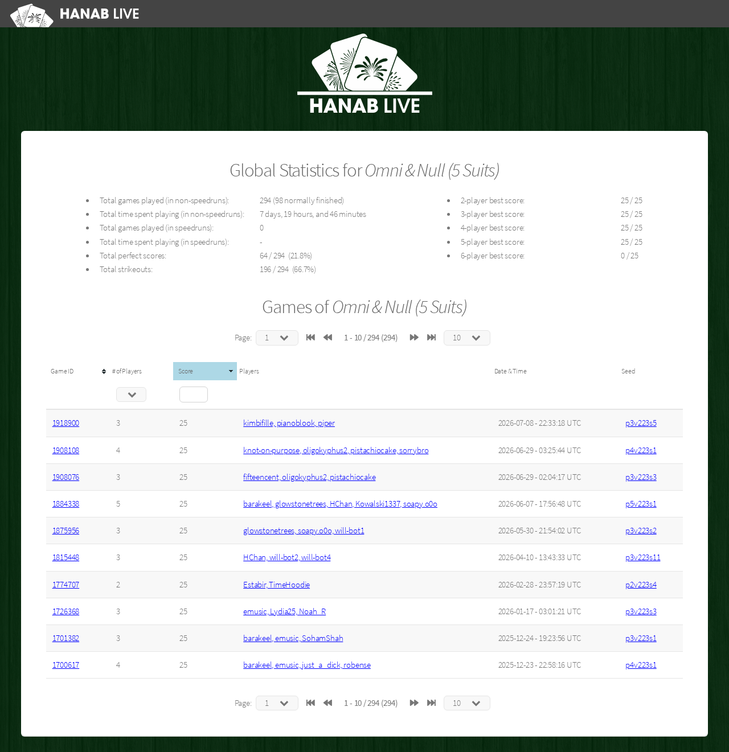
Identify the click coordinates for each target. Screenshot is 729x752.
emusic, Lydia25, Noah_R (284, 611)
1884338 (65, 504)
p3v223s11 (642, 557)
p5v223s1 (640, 504)
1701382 (65, 638)
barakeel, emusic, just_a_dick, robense (307, 665)
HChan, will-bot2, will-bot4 (286, 557)
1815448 (65, 557)
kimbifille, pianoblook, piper (289, 423)
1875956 (65, 530)
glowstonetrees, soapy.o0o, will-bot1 (303, 530)
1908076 (65, 477)
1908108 (65, 450)
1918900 (65, 423)
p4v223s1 (640, 450)
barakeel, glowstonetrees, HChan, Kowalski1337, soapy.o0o (340, 504)
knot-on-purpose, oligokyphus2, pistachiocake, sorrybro (335, 450)
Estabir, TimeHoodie (276, 585)
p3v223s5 (640, 423)
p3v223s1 (640, 638)
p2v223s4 (640, 585)
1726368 (65, 611)
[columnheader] (78, 371)
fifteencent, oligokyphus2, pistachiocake (309, 477)
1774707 (65, 585)
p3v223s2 (640, 530)
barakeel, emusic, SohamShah (293, 638)
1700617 (65, 665)
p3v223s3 (640, 477)
